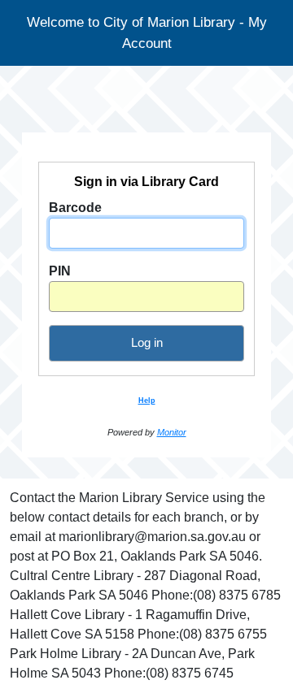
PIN (60, 271)
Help (146, 400)
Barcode (75, 207)
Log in (147, 342)
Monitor (171, 432)
